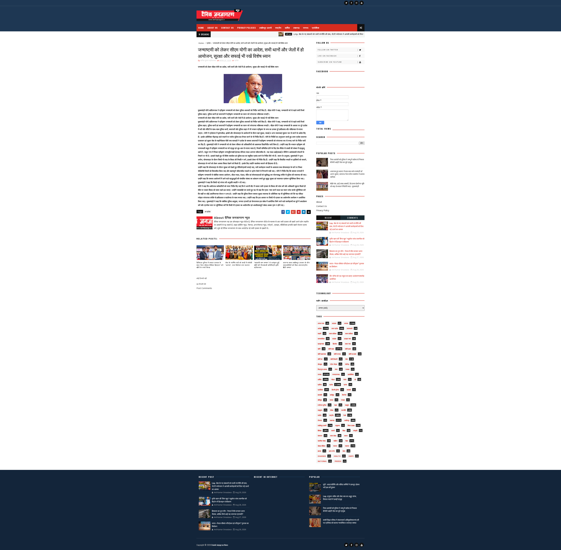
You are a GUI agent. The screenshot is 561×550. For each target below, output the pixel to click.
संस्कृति (355, 430)
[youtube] (361, 3)
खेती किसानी (333, 359)
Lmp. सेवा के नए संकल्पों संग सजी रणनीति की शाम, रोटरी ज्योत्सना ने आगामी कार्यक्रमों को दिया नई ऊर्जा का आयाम (312, 34)
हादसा (319, 451)
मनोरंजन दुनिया (322, 405)
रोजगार (320, 420)
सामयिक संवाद (322, 441)
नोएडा (333, 379)
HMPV (351, 456)
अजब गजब (321, 323)
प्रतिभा (320, 384)
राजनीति (343, 410)
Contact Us (227, 27)
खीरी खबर (265, 34)
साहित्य (335, 441)
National (322, 461)
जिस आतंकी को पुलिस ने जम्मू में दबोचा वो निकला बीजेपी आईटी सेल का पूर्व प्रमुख (347, 161)
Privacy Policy (322, 210)
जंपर (336, 369)
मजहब (343, 400)
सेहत (346, 441)
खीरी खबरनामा (322, 354)
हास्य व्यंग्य (332, 451)
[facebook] (351, 3)
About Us (212, 27)
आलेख (320, 328)
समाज (346, 436)
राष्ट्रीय (278, 27)
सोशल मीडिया (321, 446)
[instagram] (356, 3)
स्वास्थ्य (347, 446)
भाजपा (331, 400)
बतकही (349, 390)
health (337, 456)
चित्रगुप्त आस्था (322, 369)
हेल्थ (344, 451)
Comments (352, 217)
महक (335, 405)
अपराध (346, 323)
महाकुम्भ (320, 410)
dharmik (322, 456)
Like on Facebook (327, 56)
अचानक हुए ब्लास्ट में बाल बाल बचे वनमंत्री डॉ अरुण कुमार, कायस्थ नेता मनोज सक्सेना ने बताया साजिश (347, 174)
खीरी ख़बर (348, 349)
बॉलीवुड (320, 400)
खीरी (319, 349)
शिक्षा (344, 430)
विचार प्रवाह (351, 425)
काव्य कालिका (349, 333)
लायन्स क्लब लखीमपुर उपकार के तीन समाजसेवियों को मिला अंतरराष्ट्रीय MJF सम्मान (296, 265)
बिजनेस (344, 395)
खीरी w (320, 359)
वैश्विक (319, 430)
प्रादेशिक (315, 27)
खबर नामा (348, 344)
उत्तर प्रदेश (334, 328)
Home (201, 27)
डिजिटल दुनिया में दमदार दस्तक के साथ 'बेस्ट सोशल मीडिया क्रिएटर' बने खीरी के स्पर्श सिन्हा (209, 265)
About (319, 202)
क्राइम (334, 339)
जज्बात (347, 369)
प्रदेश (209, 43)
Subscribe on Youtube (330, 62)
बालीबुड (332, 395)
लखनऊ (296, 27)
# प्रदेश (207, 211)
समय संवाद (333, 436)
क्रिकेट (335, 344)
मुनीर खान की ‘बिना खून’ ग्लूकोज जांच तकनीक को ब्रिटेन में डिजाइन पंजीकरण (346, 240)
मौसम (331, 410)
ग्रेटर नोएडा (333, 364)
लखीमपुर (346, 420)
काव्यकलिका (321, 339)
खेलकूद (320, 364)
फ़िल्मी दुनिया (335, 390)
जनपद (305, 27)
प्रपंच (345, 384)
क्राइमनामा (321, 344)
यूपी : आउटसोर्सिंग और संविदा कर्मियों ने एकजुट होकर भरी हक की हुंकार (341, 486)
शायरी (333, 430)
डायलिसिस (351, 374)
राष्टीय (319, 415)
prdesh (338, 461)
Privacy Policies (246, 27)
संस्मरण (320, 436)
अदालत (334, 323)
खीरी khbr (352, 354)
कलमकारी (349, 328)
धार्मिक (287, 27)
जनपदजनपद (336, 374)
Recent (328, 217)
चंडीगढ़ (347, 364)
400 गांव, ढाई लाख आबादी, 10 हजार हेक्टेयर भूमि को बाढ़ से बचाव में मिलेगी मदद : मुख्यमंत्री (347, 185)
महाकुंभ (347, 405)
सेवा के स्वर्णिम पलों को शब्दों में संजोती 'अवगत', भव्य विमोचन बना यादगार (238, 263)
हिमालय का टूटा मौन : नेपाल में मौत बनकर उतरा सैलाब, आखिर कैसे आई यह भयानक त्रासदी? (345, 252)
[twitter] (346, 3)
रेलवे (344, 415)
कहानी (319, 333)
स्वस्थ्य (335, 446)
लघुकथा (337, 425)
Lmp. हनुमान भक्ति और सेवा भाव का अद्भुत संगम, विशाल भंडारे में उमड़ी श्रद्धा (339, 498)
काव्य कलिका (332, 333)
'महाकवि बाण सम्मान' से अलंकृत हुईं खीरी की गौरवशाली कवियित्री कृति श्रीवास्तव (266, 265)
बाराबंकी (320, 395)
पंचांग (344, 379)
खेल (346, 359)
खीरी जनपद (337, 354)
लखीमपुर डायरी (265, 27)
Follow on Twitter (328, 50)
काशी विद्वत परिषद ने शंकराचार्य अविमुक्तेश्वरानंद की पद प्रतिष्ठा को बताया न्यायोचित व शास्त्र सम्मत (341, 521)
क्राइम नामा (347, 339)
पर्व (355, 379)
